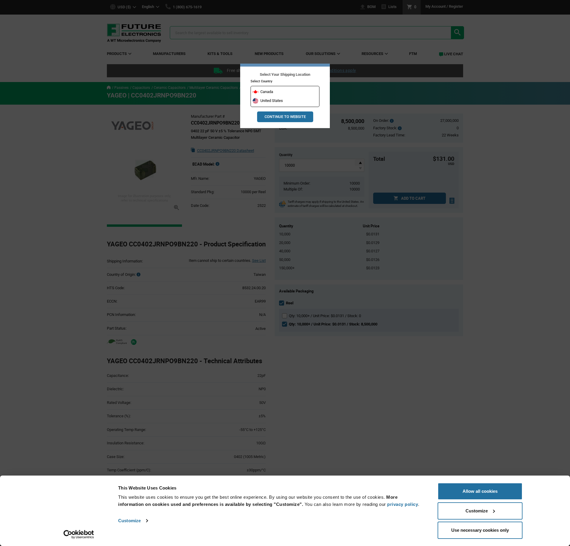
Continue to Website (285, 116)
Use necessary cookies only (480, 530)
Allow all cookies (480, 491)
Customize (129, 520)
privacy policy (402, 504)
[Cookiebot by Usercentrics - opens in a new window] (79, 534)
